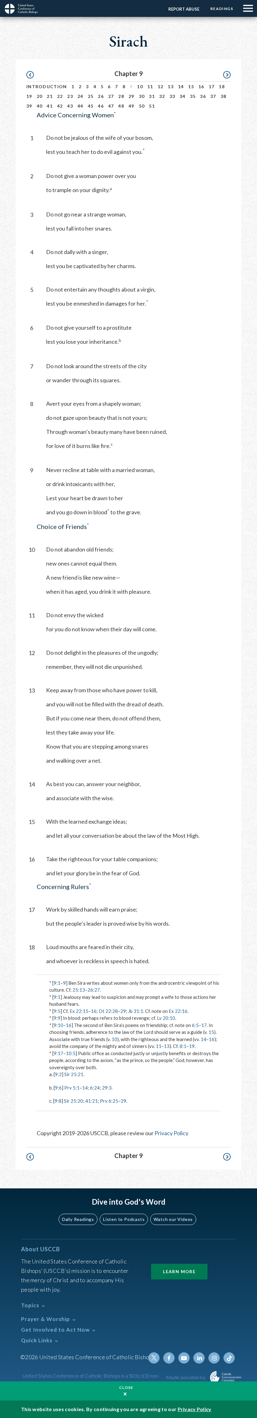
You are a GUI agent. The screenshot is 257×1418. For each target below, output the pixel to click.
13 (171, 86)
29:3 (107, 1087)
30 (142, 96)
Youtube (184, 1358)
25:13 (78, 990)
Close (126, 1387)
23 (70, 96)
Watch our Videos (173, 1219)
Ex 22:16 (178, 1011)
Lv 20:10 (166, 1018)
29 (131, 96)
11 (150, 86)
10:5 (71, 1053)
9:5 (57, 1011)
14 (181, 86)
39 (29, 106)
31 (152, 96)
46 (101, 106)
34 (183, 96)
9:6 (58, 1087)
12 (161, 86)
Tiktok (229, 1358)
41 (50, 106)
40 (40, 106)
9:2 (58, 1074)
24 (80, 96)
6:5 (195, 1025)
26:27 (93, 990)
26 (101, 96)
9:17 (58, 1053)
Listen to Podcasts (123, 1219)
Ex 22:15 (79, 1011)
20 (40, 96)
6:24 (95, 1087)
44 (80, 106)
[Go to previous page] (33, 75)
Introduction (46, 86)
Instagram (214, 1358)
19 (29, 96)
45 (91, 106)
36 (203, 96)
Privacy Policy (171, 1133)
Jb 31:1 (135, 1011)
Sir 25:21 (73, 1074)
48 (121, 106)
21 (50, 96)
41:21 (91, 1101)
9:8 (58, 1101)
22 (60, 96)
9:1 (57, 983)
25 (91, 96)
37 (213, 96)
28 (121, 96)
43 (70, 106)
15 (191, 86)
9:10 (58, 1025)
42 (60, 106)
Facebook (169, 1358)
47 (111, 106)
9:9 (57, 1018)
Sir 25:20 (73, 1101)
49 (131, 106)
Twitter (154, 1358)
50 (142, 106)
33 (173, 96)
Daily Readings (78, 1219)
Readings (221, 8)
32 (162, 96)
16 (201, 86)
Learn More (179, 1271)
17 (212, 86)
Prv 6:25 (109, 1101)
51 (152, 106)
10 (140, 86)
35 (193, 96)
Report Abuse (183, 9)
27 (111, 96)
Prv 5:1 (72, 1087)
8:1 (183, 1046)
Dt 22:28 (108, 1011)
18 (222, 86)
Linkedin (199, 1358)
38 (224, 96)
